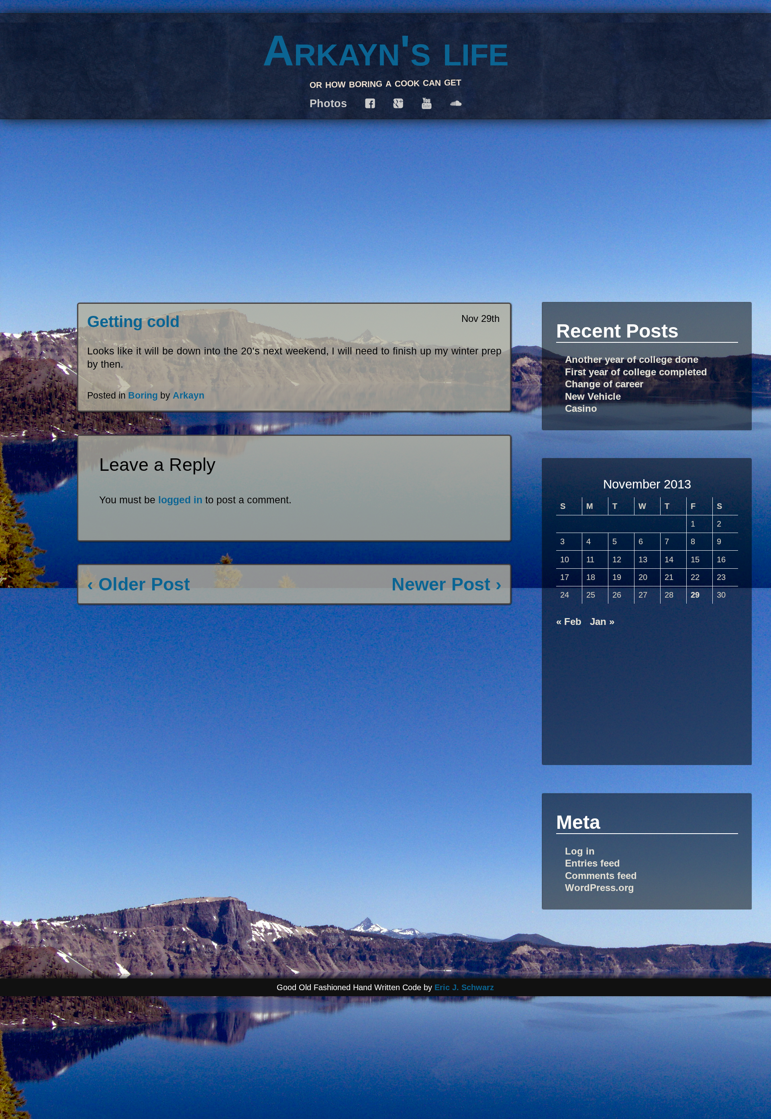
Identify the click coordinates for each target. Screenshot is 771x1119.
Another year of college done (631, 359)
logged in (180, 499)
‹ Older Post (138, 584)
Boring (143, 395)
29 (695, 594)
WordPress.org (599, 887)
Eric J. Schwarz (464, 987)
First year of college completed (636, 371)
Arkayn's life (386, 50)
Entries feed (592, 863)
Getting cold (133, 321)
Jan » (602, 621)
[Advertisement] (647, 691)
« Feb (568, 621)
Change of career (604, 383)
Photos (328, 103)
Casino (581, 408)
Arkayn (188, 395)
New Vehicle (593, 396)
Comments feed (601, 875)
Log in (580, 851)
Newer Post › (447, 584)
